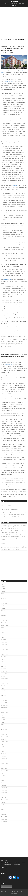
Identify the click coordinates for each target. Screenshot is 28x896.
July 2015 (3, 804)
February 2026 (4, 598)
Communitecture (21, 491)
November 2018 (4, 707)
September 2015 (4, 799)
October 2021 (4, 622)
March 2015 (3, 814)
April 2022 (3, 613)
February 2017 (4, 758)
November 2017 (4, 736)
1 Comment (8, 346)
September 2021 (4, 625)
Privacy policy (4, 867)
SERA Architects (14, 343)
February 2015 (4, 816)
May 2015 (3, 809)
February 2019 (4, 700)
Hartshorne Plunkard (12, 492)
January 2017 (4, 761)
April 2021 (3, 637)
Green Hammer (4, 492)
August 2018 (3, 714)
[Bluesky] (18, 877)
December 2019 (4, 676)
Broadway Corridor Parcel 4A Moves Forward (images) (12, 514)
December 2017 (4, 734)
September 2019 (4, 683)
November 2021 (4, 620)
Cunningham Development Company (10, 341)
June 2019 (3, 690)
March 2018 (3, 727)
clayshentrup (4, 542)
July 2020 (3, 659)
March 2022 (3, 615)
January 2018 (4, 731)
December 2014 (4, 821)
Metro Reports (8, 343)
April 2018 (3, 724)
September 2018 (4, 712)
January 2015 (4, 819)
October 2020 (4, 651)
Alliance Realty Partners (13, 491)
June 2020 (3, 661)
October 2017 (4, 739)
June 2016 (3, 778)
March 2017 (3, 756)
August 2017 (3, 744)
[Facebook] (10, 877)
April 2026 (3, 593)
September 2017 (4, 741)
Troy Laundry (15, 185)
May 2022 (3, 610)
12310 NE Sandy (8, 336)
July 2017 (3, 746)
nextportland (17, 52)
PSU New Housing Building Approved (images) (10, 549)
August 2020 (3, 656)
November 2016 (4, 765)
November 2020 (4, 649)
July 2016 (3, 775)
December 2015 (4, 792)
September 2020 (4, 654)
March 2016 (3, 785)
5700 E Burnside (21, 338)
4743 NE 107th (15, 338)
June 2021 (3, 632)
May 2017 (3, 751)
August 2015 (3, 802)
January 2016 (4, 790)
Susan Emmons (7, 279)
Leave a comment (11, 496)
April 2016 (3, 782)
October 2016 (4, 768)
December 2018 (4, 705)
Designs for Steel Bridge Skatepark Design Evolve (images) (13, 512)
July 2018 (3, 717)
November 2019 (4, 678)
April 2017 (3, 753)
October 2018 (4, 710)
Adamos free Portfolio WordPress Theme (11, 891)
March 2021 (3, 639)
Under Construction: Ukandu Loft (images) (10, 516)
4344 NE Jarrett (15, 489)
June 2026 (3, 588)
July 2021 (3, 630)
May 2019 (3, 693)
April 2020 (3, 666)
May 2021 (3, 634)
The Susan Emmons (10, 344)
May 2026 (3, 591)
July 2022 (3, 605)
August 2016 (3, 773)
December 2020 (4, 647)
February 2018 (4, 729)
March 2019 (3, 698)
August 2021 (3, 627)
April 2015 (3, 812)
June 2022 (3, 608)
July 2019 (3, 688)
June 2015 (3, 807)
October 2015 (4, 797)
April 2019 (3, 695)
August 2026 (3, 584)
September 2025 (4, 600)
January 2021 (4, 644)
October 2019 (4, 681)
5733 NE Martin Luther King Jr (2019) (8, 339)
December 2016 (4, 763)
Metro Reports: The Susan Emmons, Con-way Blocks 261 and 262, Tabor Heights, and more (12, 48)
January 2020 (4, 673)
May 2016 (3, 780)
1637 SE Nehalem (7, 338)
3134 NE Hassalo (8, 489)
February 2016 (4, 787)
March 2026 (3, 596)
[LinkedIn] (14, 877)
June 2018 (3, 719)
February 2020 (4, 671)
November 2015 (4, 795)
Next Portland (14, 1)
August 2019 (3, 685)
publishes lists (8, 81)
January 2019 (4, 702)
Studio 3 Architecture (19, 494)
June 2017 (3, 748)
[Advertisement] (14, 22)
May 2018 (3, 722)
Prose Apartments (10, 494)
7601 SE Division (4, 491)
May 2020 (3, 664)
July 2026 (3, 586)
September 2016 (4, 770)
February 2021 (4, 642)
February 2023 (4, 603)
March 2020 (3, 668)
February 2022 (4, 617)
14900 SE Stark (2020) (16, 336)
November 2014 (4, 824)
